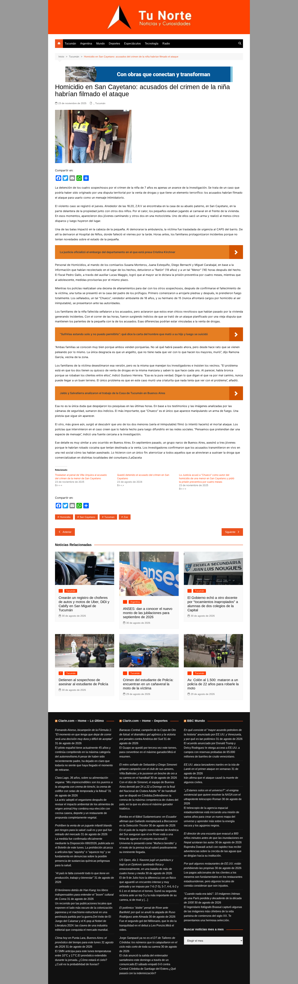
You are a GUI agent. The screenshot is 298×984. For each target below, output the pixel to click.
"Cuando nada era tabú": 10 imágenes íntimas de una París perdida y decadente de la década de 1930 (213, 898)
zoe (126, 517)
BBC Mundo (196, 720)
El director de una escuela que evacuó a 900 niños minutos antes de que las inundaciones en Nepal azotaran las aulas (213, 838)
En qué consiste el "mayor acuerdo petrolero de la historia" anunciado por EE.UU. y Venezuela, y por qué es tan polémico (213, 734)
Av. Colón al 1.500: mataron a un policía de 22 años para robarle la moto (213, 684)
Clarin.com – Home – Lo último (81, 720)
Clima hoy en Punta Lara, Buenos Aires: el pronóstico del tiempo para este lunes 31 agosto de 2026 (84, 942)
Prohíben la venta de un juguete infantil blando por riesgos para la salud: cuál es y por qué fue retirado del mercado (83, 830)
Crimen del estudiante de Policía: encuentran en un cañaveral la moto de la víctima (148, 684)
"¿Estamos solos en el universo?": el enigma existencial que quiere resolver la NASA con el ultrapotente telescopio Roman (212, 795)
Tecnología (151, 43)
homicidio (65, 517)
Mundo (100, 43)
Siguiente (230, 531)
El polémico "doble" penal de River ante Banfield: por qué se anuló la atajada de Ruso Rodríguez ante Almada (147, 912)
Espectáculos (132, 43)
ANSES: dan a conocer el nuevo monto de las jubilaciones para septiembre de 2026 (147, 613)
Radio (166, 43)
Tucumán (70, 43)
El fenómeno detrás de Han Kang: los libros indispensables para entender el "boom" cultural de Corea (84, 894)
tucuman (109, 517)
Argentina (86, 43)
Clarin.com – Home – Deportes (145, 720)
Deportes (114, 43)
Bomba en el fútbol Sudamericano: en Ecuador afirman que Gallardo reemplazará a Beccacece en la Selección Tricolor (148, 821)
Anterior (67, 531)
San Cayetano (87, 517)
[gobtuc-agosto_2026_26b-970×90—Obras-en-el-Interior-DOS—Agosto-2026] (149, 74)
